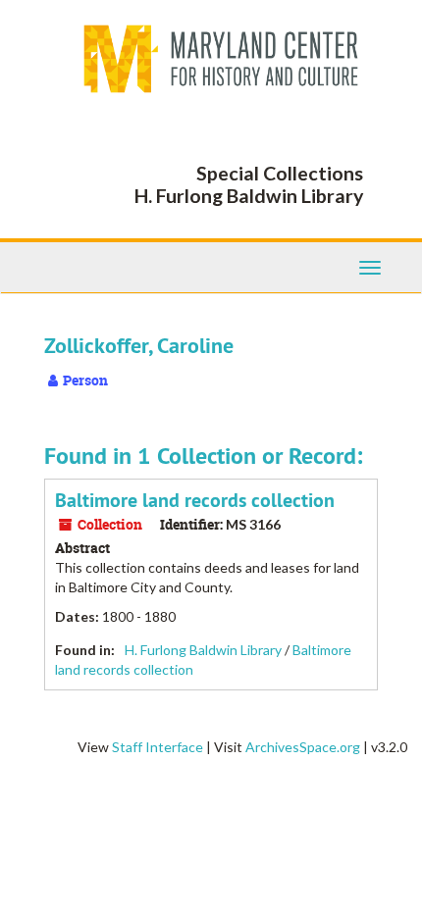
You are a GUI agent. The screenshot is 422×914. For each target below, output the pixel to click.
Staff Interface (157, 746)
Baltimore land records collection (195, 500)
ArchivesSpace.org (302, 746)
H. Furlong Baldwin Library (203, 649)
